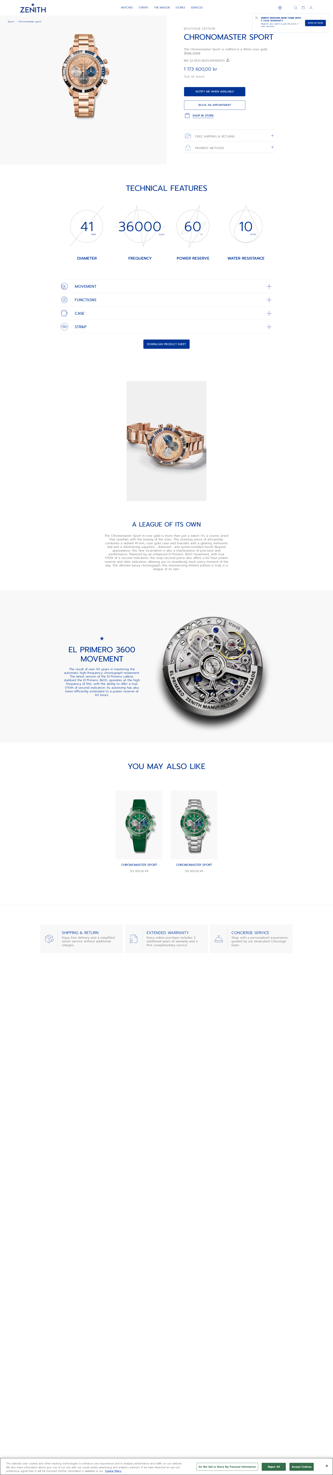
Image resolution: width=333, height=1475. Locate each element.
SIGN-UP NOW (315, 23)
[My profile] (311, 8)
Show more (192, 53)
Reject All (274, 1466)
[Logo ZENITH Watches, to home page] (33, 8)
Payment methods (209, 148)
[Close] (327, 1466)
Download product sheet (166, 344)
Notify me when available (215, 92)
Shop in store (203, 116)
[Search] (296, 8)
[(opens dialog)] (160, 125)
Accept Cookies (302, 1466)
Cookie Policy (113, 1471)
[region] (166, 1466)
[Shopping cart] (303, 8)
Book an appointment (214, 105)
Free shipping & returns (214, 136)
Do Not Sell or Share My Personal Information (227, 1466)
